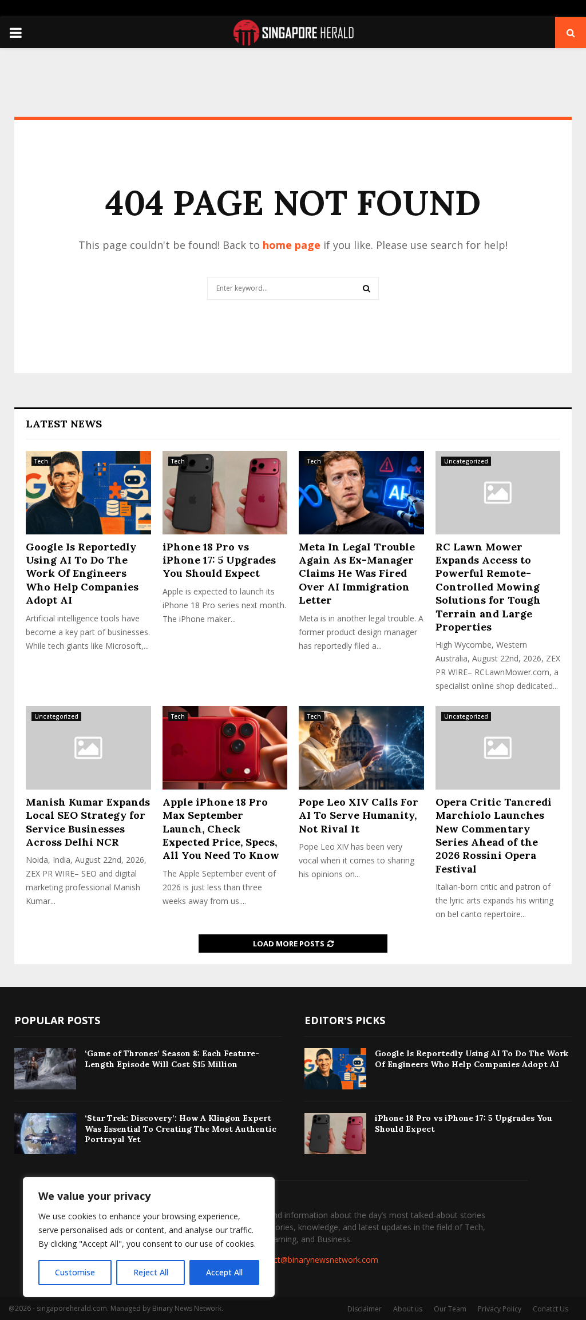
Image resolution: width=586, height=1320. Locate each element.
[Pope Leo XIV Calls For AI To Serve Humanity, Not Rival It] (361, 748)
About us (407, 1309)
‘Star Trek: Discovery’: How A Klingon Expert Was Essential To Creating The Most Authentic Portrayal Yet (180, 1128)
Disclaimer (364, 1309)
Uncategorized (466, 461)
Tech (41, 461)
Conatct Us (550, 1309)
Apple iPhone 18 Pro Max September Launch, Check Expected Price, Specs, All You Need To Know (221, 828)
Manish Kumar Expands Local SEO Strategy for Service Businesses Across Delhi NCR (88, 822)
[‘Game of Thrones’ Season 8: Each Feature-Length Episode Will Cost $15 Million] (45, 1068)
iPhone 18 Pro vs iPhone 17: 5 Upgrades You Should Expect (219, 560)
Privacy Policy (499, 1309)
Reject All (150, 1272)
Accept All (224, 1272)
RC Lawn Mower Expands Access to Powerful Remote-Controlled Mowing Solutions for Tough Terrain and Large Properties (488, 586)
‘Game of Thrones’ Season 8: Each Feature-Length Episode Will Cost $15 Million (172, 1058)
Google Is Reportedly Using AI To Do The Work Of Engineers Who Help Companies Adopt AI (82, 573)
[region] (149, 1237)
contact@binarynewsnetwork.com (315, 1259)
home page (291, 245)
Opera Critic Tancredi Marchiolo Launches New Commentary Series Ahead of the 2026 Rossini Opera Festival (493, 835)
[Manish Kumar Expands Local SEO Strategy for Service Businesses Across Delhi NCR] (88, 748)
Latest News (64, 423)
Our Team (450, 1309)
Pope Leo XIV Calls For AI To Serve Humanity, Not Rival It (358, 815)
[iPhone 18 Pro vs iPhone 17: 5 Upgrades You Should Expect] (225, 492)
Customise (75, 1272)
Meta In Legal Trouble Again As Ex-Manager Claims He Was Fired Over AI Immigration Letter (357, 573)
